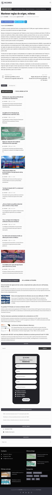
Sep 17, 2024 (12, 224)
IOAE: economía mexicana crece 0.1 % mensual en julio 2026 (16, 413)
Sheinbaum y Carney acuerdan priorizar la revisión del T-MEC (16, 417)
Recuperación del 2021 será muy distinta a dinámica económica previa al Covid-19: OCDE (25, 334)
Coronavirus (29, 475)
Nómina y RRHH (20, 396)
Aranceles (29, 472)
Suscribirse (26, 399)
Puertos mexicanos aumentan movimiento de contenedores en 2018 (19, 316)
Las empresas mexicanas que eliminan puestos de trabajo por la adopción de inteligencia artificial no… (12, 150)
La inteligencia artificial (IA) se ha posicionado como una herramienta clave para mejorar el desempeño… (12, 228)
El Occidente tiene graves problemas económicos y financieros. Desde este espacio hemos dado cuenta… (12, 196)
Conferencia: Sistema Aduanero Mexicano (22, 325)
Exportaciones (44, 475)
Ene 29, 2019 (12, 208)
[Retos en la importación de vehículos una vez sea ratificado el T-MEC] (5, 299)
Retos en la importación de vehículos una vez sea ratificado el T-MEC (29, 296)
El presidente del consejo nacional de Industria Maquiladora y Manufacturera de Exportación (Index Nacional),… (12, 105)
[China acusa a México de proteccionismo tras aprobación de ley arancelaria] (13, 162)
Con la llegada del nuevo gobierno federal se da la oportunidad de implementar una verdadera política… (12, 212)
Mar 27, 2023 (12, 192)
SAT (33, 479)
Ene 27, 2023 (12, 101)
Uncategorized (12, 85)
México (28, 479)
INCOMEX (6, 16)
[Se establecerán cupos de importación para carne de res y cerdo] (13, 256)
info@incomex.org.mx (9, 432)
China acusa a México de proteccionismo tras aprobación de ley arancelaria (12, 172)
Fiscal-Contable (20, 394)
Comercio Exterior (21, 392)
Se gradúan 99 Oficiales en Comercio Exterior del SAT (15, 307)
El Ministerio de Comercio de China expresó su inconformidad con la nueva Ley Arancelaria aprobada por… (12, 180)
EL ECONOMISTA (9, 25)
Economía (36, 475)
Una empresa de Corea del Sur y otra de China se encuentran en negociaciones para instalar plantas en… (12, 244)
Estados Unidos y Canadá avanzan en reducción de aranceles (16, 420)
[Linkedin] (25, 22)
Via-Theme (38, 489)
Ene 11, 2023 (12, 240)
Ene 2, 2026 (12, 269)
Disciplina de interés (20, 390)
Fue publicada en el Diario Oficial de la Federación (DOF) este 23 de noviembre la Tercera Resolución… (12, 121)
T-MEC (37, 479)
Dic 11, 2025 (12, 176)
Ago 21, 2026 (12, 146)
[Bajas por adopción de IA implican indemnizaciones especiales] (13, 133)
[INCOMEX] (6, 2)
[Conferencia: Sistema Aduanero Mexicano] (5, 328)
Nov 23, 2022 (12, 117)
